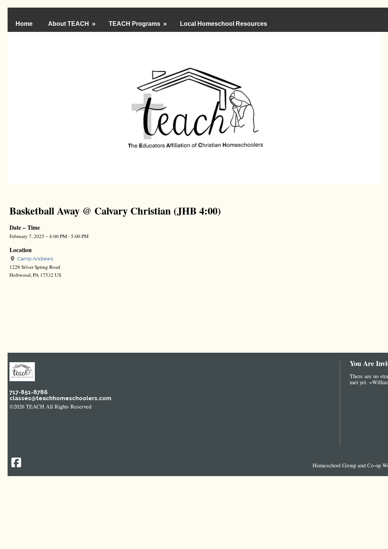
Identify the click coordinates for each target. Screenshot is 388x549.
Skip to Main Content (125, 406)
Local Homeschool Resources (223, 24)
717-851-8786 (28, 392)
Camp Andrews (34, 259)
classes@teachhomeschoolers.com (60, 398)
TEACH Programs (138, 24)
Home (24, 24)
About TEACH (72, 24)
